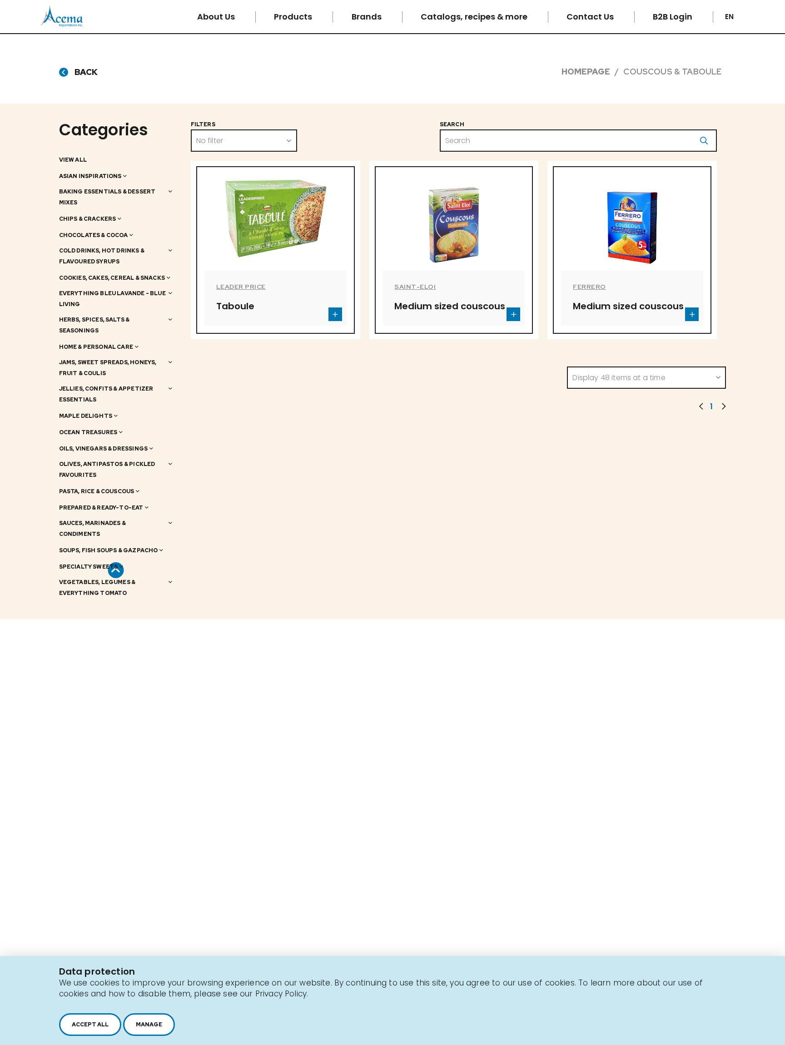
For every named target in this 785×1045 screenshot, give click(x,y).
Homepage (585, 71)
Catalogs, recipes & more (475, 16)
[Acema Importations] (61, 24)
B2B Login (673, 16)
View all (73, 159)
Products (294, 16)
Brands (367, 16)
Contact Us (591, 16)
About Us (217, 16)
